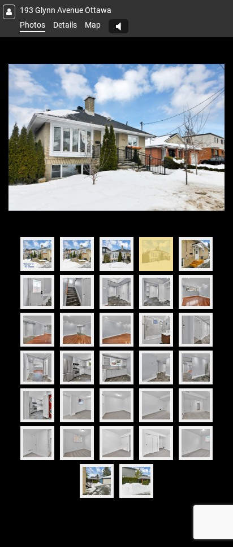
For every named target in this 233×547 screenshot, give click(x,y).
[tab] (37, 254)
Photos (32, 24)
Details (65, 24)
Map (93, 24)
